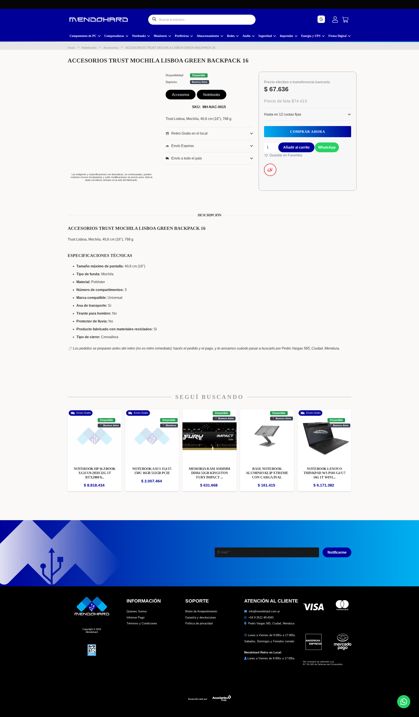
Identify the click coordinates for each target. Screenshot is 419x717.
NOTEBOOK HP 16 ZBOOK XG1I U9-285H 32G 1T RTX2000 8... (94, 473)
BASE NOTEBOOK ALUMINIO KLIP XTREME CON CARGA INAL (267, 473)
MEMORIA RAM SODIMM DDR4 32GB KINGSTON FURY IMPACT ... (209, 473)
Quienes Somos (137, 611)
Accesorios (110, 47)
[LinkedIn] (248, 571)
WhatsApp (327, 147)
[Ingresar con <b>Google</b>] (333, 19)
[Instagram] (229, 571)
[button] (326, 147)
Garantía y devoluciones (200, 617)
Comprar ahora (307, 131)
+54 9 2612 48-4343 (260, 617)
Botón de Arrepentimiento (201, 611)
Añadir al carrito (296, 147)
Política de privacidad (199, 623)
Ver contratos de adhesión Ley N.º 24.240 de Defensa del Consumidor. (323, 662)
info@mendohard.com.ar (264, 611)
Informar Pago (135, 617)
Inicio (71, 47)
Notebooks (89, 47)
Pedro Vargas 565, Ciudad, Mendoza (271, 623)
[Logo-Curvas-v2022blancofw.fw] (98, 19)
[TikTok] (267, 571)
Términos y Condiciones (142, 623)
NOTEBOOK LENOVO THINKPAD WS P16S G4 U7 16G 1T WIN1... (324, 473)
